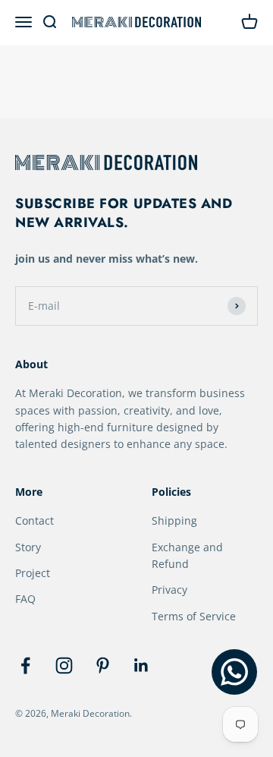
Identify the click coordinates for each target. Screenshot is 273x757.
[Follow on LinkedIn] (141, 665)
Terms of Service (194, 616)
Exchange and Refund (187, 555)
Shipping (174, 520)
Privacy (169, 589)
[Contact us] (234, 672)
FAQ (25, 598)
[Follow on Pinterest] (103, 665)
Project (32, 573)
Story (28, 547)
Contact (34, 520)
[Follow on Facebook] (25, 665)
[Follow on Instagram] (64, 665)
